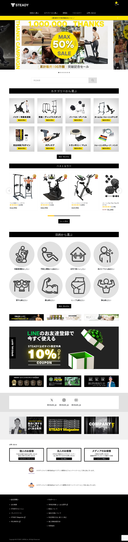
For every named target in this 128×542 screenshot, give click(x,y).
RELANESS (15, 521)
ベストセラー (77, 13)
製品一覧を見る (64, 157)
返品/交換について (55, 513)
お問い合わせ (91, 13)
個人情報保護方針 (55, 521)
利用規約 (52, 526)
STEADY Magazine (17, 517)
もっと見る (64, 221)
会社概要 (14, 505)
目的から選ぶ (34, 13)
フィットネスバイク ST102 (80, 203)
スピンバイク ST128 (47, 203)
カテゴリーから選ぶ (51, 13)
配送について (53, 509)
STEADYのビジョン (17, 509)
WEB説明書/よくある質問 (57, 505)
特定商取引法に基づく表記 (58, 517)
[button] (16, 205)
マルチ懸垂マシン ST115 (17, 203)
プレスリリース (16, 513)
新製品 (65, 13)
